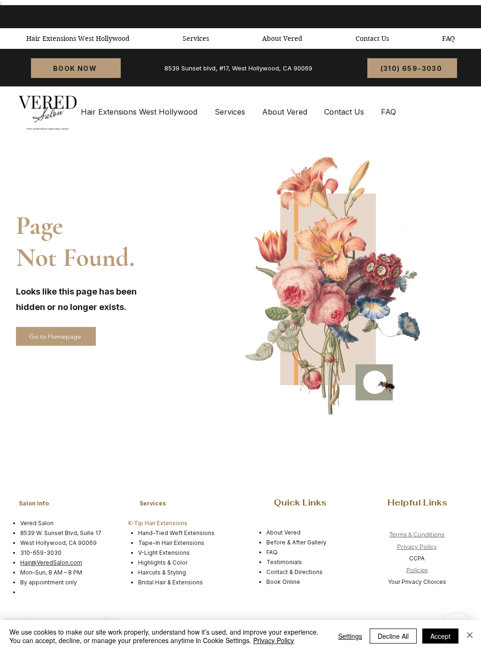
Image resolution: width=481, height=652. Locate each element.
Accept (440, 636)
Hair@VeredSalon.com (51, 562)
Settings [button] (350, 636)
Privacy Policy (417, 546)
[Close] (469, 636)
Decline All (393, 636)
